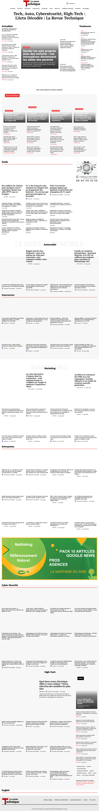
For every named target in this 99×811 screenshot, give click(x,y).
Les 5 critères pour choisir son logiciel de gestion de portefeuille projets (85, 701)
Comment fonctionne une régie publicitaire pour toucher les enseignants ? (59, 524)
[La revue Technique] (13, 801)
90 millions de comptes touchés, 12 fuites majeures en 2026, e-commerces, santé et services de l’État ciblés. (61, 610)
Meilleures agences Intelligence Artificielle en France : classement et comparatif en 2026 (36, 221)
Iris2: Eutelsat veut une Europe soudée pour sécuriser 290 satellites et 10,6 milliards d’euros (80, 149)
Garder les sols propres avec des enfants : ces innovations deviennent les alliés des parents (39, 55)
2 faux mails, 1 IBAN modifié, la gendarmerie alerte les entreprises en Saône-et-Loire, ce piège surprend (37, 610)
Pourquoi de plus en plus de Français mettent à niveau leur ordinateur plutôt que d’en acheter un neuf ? (36, 723)
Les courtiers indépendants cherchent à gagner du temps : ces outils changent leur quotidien (13, 319)
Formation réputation (87, 783)
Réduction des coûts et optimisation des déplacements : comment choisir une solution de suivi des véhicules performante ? (61, 287)
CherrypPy (78, 783)
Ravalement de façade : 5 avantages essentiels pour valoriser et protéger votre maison (60, 229)
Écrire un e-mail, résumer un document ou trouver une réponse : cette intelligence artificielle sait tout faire (10, 129)
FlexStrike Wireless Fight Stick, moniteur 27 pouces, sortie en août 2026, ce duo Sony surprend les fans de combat (56, 149)
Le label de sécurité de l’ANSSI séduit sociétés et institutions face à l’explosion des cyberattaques (61, 662)
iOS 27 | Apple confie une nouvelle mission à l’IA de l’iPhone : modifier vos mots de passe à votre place (80, 139)
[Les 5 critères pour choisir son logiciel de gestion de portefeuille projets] (86, 693)
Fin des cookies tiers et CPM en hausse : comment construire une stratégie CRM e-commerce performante (11, 230)
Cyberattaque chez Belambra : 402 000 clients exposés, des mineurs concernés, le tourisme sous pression (86, 635)
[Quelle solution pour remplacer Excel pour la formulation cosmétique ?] (92, 129)
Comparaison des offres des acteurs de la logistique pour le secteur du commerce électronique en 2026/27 (61, 471)
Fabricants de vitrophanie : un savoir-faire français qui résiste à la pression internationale (85, 410)
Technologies (84, 62)
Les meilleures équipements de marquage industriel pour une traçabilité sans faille (83, 498)
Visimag (78, 782)
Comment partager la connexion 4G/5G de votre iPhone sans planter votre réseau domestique (87, 66)
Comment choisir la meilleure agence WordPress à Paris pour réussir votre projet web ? (36, 437)
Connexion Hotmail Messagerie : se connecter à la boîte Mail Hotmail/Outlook (88, 57)
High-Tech (41, 691)
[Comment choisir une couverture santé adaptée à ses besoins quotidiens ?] (61, 335)
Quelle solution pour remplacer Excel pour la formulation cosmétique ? (80, 128)
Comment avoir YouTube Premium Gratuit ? (87, 50)
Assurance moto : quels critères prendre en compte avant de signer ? (12, 345)
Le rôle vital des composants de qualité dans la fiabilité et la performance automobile (37, 286)
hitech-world (91, 782)
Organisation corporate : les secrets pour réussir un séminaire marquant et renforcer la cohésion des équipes (61, 212)
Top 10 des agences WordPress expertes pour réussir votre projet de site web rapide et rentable (13, 437)
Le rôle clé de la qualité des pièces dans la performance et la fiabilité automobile (13, 285)
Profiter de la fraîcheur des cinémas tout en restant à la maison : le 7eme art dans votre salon (36, 773)
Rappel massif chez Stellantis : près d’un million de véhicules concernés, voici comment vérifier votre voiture (36, 256)
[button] (70, 3)
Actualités (4, 40)
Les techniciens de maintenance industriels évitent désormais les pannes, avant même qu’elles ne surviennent (56, 129)
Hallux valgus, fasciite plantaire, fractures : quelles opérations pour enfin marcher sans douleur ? (86, 750)
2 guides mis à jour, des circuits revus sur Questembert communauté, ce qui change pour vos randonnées (37, 205)
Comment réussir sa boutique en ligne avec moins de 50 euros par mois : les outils (60, 437)
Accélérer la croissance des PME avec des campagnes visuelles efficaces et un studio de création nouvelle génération (85, 379)
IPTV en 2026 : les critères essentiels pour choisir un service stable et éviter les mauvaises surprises (33, 139)
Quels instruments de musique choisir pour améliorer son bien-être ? (85, 736)
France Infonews (80, 784)
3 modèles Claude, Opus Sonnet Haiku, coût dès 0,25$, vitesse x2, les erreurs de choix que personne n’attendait (57, 139)
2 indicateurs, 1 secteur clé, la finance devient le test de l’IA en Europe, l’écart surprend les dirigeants (61, 723)
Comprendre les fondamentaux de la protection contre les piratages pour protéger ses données (36, 662)
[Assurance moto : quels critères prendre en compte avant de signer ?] (13, 335)
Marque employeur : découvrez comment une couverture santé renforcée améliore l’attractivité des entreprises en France (60, 320)
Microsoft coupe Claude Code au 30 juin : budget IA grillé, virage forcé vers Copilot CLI (10, 139)
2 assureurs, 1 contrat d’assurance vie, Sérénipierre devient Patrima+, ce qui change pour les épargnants (37, 319)
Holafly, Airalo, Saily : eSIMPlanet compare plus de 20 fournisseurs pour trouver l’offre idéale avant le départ (37, 212)
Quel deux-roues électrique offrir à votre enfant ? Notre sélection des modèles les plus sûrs (55, 685)
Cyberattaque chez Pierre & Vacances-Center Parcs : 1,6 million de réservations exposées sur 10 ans (61, 635)
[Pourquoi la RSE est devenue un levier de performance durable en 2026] (37, 486)
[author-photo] (3, 196)
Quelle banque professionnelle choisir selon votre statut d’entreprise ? (13, 497)
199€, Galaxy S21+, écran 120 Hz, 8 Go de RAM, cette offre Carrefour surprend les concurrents (36, 748)
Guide (82, 30)
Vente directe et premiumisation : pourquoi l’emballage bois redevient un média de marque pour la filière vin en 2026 (12, 411)
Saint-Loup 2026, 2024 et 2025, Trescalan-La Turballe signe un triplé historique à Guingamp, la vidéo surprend (10, 67)
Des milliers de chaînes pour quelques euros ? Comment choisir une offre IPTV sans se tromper (12, 189)
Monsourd (30, 198)
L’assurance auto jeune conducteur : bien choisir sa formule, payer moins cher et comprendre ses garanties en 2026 (36, 347)
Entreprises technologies (57, 194)
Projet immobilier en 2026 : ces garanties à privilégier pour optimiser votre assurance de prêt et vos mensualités (85, 347)
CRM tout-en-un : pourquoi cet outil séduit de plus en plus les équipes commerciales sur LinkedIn (10, 76)
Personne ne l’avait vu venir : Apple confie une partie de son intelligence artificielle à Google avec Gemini (10, 149)
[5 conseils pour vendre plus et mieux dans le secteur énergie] (37, 513)
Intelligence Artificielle (9, 152)
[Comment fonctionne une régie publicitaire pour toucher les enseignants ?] (61, 513)
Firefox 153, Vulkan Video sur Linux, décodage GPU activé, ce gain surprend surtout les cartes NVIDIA (61, 748)
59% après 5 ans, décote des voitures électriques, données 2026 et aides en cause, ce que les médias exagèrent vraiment (67, 44)
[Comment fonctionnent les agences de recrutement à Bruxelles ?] (13, 513)
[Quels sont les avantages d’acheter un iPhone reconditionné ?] (13, 712)
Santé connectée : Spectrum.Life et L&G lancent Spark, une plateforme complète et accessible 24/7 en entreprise (86, 759)
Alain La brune (80, 263)
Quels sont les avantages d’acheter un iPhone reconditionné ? (13, 722)
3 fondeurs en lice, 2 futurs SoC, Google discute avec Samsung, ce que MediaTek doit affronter (12, 748)
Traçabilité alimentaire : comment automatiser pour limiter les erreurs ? (61, 204)
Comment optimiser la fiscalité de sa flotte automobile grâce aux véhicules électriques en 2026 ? (85, 286)
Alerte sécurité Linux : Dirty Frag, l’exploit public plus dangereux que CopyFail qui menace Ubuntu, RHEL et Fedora (13, 663)
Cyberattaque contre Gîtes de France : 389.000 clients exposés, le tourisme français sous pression (37, 635)
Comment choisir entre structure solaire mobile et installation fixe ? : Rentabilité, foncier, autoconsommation (60, 221)
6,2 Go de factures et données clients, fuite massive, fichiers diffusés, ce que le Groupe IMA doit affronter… (86, 610)
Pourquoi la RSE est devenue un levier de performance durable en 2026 (37, 497)
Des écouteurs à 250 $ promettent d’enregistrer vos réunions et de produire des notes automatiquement (67, 68)
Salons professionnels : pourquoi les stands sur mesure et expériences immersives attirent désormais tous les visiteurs (36, 411)
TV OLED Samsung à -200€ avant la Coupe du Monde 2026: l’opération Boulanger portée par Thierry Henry (12, 773)
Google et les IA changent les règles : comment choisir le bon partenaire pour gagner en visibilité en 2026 (86, 437)
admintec (6, 196)
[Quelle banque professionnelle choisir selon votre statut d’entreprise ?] (13, 486)
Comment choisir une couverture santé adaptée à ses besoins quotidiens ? (61, 345)
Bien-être (78, 716)
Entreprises (5, 79)
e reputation (83, 782)
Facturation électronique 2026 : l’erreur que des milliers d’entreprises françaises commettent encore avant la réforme (13, 221)
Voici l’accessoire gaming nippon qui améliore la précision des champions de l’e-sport (61, 188)
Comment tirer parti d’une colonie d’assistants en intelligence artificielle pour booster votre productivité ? (34, 129)
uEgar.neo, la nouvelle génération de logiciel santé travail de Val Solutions (85, 720)
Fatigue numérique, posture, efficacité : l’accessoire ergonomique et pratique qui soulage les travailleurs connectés (86, 728)
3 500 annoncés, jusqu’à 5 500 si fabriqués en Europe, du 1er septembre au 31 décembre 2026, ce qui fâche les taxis (10, 57)
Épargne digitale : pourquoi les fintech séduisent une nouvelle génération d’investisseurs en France (86, 319)
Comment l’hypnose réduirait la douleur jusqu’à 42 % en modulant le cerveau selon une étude (86, 713)
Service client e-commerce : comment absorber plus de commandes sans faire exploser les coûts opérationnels (37, 471)
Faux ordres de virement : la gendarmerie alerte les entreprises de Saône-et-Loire (12, 610)
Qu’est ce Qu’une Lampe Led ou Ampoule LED (88, 33)
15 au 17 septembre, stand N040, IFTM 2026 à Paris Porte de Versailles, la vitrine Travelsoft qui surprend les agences (10, 37)
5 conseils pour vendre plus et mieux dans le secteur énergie (36, 523)
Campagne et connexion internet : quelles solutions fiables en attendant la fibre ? (37, 229)
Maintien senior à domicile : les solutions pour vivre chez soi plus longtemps (86, 742)
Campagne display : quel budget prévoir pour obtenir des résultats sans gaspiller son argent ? (11, 205)
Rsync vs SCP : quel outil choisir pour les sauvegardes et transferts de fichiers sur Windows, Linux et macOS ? (34, 149)
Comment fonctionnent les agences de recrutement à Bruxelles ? (13, 523)
